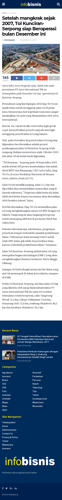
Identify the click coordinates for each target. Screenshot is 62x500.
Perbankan (37, 376)
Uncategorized (39, 399)
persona (36, 380)
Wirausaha (37, 406)
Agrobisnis (7, 373)
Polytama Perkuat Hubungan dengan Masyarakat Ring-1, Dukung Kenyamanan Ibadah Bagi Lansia (37, 354)
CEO (4, 384)
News (4, 406)
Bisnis (5, 380)
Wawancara (37, 402)
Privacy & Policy (10, 437)
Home (4, 13)
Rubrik (35, 384)
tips (34, 391)
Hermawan (10, 40)
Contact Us (7, 433)
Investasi (13, 13)
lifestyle (6, 399)
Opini (4, 410)
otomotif (36, 373)
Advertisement (9, 430)
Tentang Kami (8, 422)
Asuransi (6, 376)
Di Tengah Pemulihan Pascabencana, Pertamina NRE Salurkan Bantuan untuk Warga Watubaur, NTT (37, 339)
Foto (4, 391)
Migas (5, 402)
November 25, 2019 (28, 40)
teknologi (37, 387)
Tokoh (35, 395)
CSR (4, 387)
